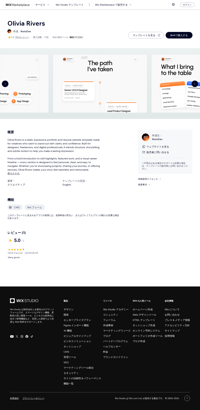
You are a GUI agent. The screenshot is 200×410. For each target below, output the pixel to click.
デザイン (69, 309)
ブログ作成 (139, 341)
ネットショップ (72, 346)
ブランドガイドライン (115, 357)
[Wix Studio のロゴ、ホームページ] (24, 301)
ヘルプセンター (112, 346)
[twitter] (17, 336)
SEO (66, 362)
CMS (66, 351)
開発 (66, 314)
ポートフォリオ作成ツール (148, 335)
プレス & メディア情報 (177, 320)
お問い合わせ (172, 314)
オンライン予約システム (146, 330)
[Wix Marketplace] (18, 5)
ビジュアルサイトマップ (77, 335)
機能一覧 (69, 383)
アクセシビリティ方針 (177, 325)
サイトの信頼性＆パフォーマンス (82, 378)
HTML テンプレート (144, 320)
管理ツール (70, 357)
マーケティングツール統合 (79, 367)
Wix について (172, 309)
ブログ (107, 335)
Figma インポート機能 (76, 325)
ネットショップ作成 (144, 325)
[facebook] (27, 336)
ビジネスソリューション (77, 341)
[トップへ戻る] (187, 398)
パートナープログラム (115, 341)
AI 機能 (68, 330)
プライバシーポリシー (33, 398)
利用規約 (14, 398)
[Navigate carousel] (5, 84)
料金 (105, 351)
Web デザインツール (144, 314)
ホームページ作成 (143, 309)
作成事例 (108, 325)
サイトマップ (172, 330)
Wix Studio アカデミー (116, 309)
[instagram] (22, 336)
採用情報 (170, 335)
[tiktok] (32, 336)
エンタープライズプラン (77, 320)
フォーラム (109, 320)
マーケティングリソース (117, 330)
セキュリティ (71, 372)
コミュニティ (110, 314)
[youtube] (12, 336)
